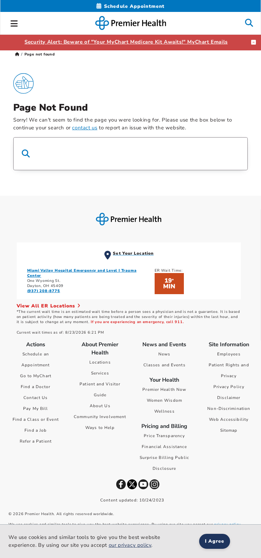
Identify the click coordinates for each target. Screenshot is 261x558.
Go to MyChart (35, 376)
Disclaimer (228, 397)
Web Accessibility (228, 419)
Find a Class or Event (36, 419)
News (164, 354)
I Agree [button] (214, 541)
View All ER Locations (47, 306)
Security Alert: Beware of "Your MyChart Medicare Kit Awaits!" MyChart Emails (126, 41)
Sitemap (229, 430)
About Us (100, 406)
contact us (84, 127)
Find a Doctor (35, 386)
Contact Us (35, 397)
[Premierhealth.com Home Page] (17, 54)
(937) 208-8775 (43, 290)
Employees (229, 354)
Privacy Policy (228, 386)
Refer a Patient (36, 441)
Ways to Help (100, 427)
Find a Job (35, 430)
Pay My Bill (35, 408)
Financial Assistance (164, 446)
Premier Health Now (164, 389)
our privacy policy (130, 545)
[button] (14, 22)
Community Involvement (100, 416)
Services (100, 373)
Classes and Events (164, 365)
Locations (100, 362)
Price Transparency (164, 436)
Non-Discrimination (228, 408)
